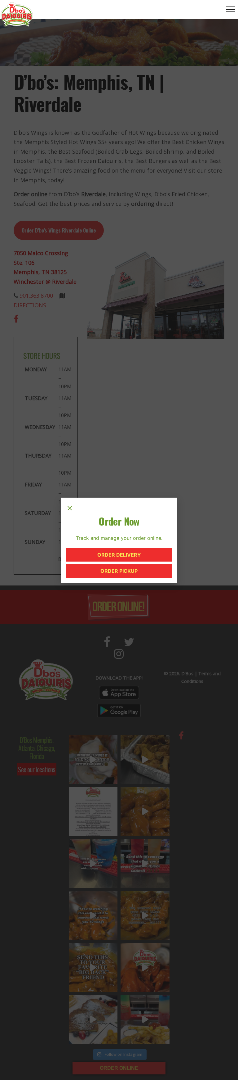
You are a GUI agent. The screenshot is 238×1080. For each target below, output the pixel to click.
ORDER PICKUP (132, 572)
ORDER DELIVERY (131, 556)
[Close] (70, 509)
